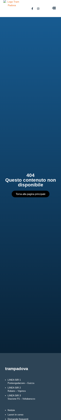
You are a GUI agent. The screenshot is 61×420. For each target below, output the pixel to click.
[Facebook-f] (32, 8)
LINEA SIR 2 (17, 389)
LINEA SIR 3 (21, 397)
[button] (54, 8)
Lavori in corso (15, 414)
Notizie (11, 410)
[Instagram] (38, 8)
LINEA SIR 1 (21, 381)
